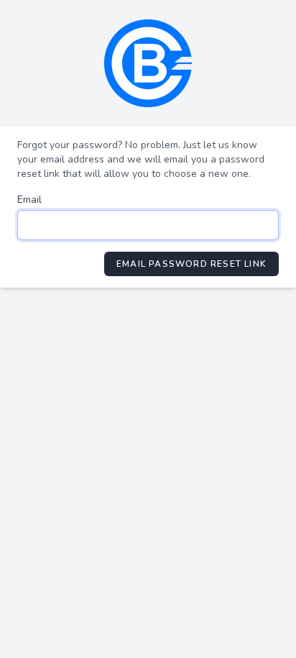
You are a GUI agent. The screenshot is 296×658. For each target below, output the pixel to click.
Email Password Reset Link (191, 264)
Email (29, 199)
